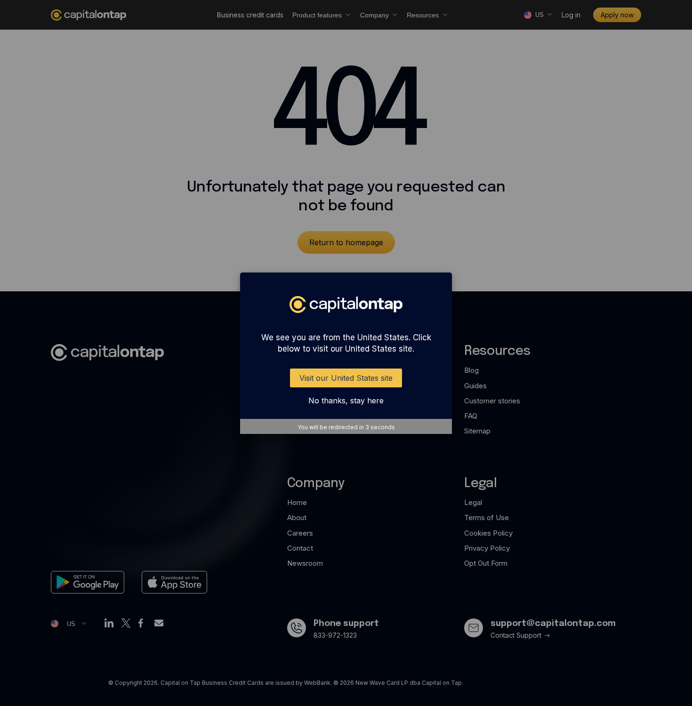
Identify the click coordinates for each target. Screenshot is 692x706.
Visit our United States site (346, 378)
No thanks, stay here (346, 400)
